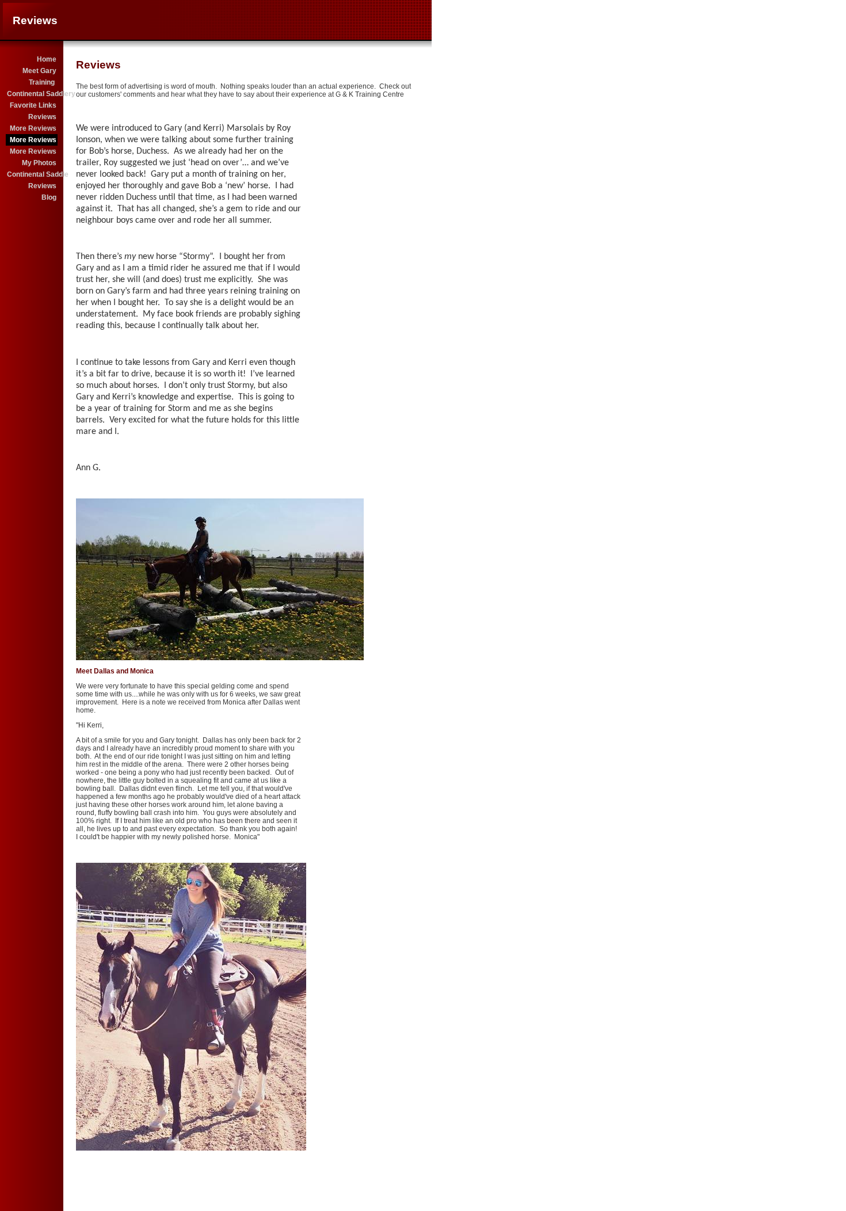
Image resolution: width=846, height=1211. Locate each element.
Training (42, 82)
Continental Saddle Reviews (32, 180)
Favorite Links (33, 105)
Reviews (42, 117)
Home (46, 59)
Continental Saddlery (32, 94)
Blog (48, 197)
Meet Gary (39, 71)
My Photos (39, 163)
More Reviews (33, 128)
